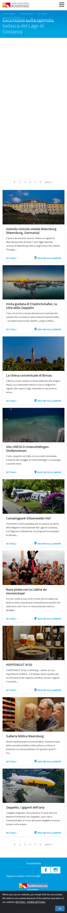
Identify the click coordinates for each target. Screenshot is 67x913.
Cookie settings (36, 902)
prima (48, 182)
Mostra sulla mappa (49, 258)
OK (59, 908)
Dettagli (11, 258)
